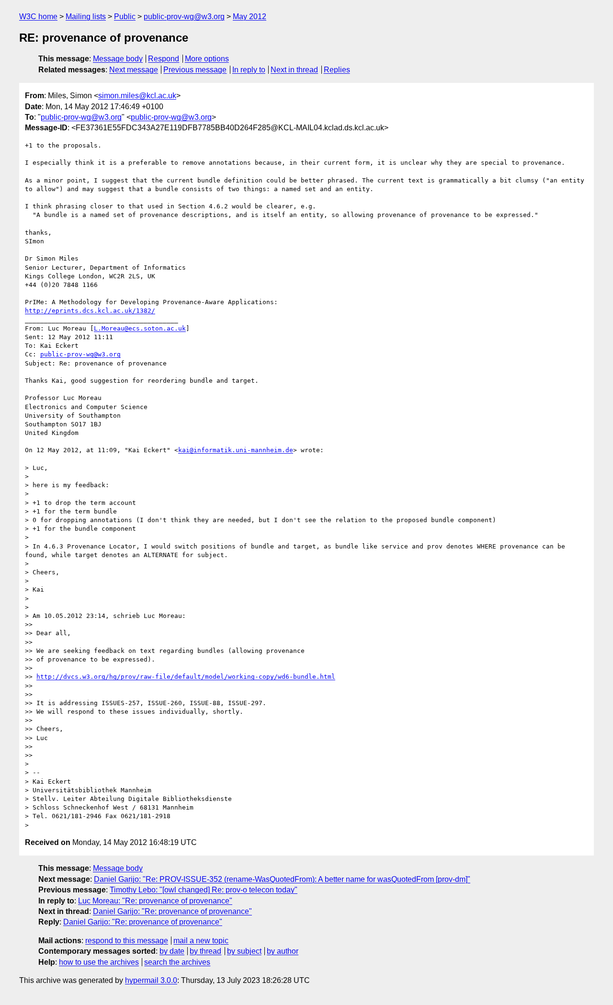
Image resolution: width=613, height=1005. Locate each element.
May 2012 (249, 16)
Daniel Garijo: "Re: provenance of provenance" (172, 911)
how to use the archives (99, 962)
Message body (118, 59)
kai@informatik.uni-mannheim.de (235, 450)
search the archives (177, 962)
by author (282, 951)
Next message (133, 70)
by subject (244, 951)
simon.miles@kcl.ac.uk (137, 95)
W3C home (38, 16)
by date (171, 951)
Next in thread (294, 70)
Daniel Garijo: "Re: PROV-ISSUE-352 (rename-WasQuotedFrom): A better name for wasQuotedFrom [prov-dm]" (282, 879)
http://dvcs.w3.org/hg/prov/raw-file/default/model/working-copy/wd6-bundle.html (185, 676)
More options (207, 59)
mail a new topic (200, 940)
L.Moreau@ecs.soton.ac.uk (140, 328)
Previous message (195, 70)
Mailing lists (86, 16)
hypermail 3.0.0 (151, 980)
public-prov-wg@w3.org (184, 16)
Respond (163, 59)
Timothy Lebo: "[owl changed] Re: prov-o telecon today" (203, 890)
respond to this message (126, 940)
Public (125, 16)
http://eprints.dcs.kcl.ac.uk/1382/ (90, 310)
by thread (205, 951)
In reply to (248, 70)
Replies (337, 70)
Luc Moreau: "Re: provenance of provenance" (155, 901)
